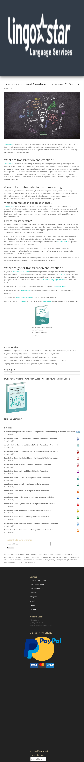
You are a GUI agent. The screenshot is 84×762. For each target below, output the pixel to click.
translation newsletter (23, 297)
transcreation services (21, 272)
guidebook (23, 301)
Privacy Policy (34, 620)
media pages (26, 290)
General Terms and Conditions (41, 625)
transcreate (47, 301)
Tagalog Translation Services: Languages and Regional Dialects (27, 364)
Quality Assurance (36, 623)
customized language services (53, 280)
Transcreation (9, 144)
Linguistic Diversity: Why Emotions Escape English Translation (26, 354)
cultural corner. (61, 286)
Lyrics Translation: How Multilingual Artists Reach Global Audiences (29, 360)
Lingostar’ (62, 274)
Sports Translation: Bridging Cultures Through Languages (25, 357)
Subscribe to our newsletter (19, 540)
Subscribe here (37, 755)
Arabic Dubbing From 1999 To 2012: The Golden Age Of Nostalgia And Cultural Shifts (35, 351)
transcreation (62, 242)
